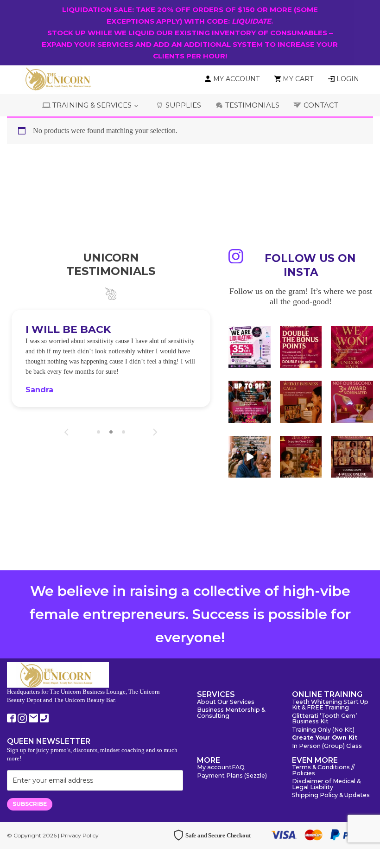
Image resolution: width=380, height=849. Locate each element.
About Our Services (225, 702)
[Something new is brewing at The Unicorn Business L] (301, 402)
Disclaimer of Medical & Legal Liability (326, 785)
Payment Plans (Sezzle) (232, 776)
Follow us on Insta (310, 265)
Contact (321, 105)
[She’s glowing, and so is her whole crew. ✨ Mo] (249, 402)
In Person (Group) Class (327, 746)
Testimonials (252, 105)
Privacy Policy (80, 835)
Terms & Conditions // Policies (323, 771)
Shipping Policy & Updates (331, 795)
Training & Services (92, 105)
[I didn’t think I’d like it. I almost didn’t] (352, 457)
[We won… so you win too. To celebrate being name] (301, 347)
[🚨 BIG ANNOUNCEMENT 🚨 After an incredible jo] (249, 347)
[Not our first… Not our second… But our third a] (352, 402)
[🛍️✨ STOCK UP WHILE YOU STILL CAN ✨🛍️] (301, 457)
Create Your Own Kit (324, 738)
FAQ (238, 768)
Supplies (183, 105)
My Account (236, 79)
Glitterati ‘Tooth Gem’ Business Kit (324, 719)
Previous (66, 432)
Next (155, 432)
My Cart (298, 79)
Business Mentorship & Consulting (231, 713)
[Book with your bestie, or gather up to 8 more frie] (249, 457)
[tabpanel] (111, 358)
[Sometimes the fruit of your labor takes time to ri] (352, 347)
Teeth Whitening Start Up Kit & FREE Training (330, 705)
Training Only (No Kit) (323, 730)
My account (214, 768)
